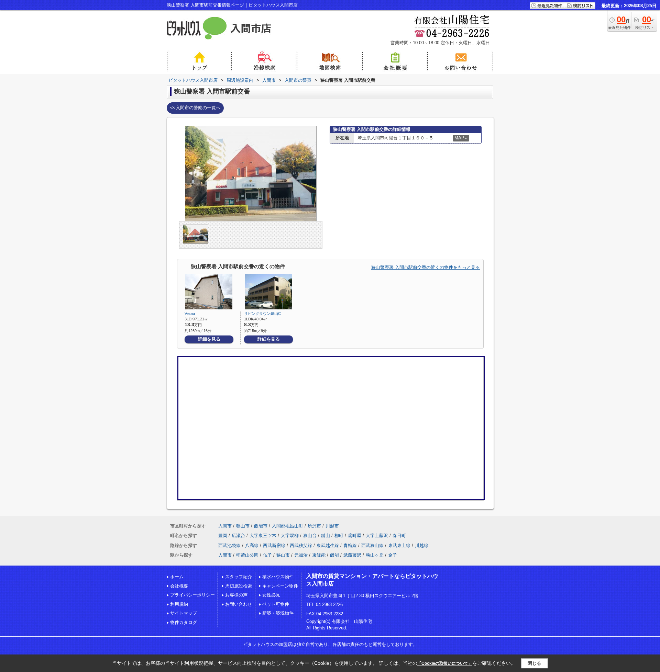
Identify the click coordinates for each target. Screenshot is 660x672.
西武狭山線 (372, 545)
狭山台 (310, 535)
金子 (392, 555)
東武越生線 (328, 545)
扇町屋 (354, 535)
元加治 (301, 555)
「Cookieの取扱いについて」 (444, 663)
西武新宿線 (274, 545)
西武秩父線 (301, 545)
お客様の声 (236, 594)
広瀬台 (238, 535)
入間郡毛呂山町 (287, 525)
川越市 (332, 525)
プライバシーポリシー (192, 594)
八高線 (251, 545)
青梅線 (350, 545)
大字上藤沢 (377, 535)
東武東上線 (399, 545)
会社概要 (179, 586)
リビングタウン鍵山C (262, 313)
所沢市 (314, 525)
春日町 (399, 535)
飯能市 (260, 525)
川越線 (421, 545)
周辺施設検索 (238, 586)
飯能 (334, 555)
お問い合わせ (238, 604)
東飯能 (319, 555)
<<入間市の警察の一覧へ (195, 107)
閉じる (534, 663)
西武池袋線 (229, 545)
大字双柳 (290, 535)
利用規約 (179, 604)
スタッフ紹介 (238, 576)
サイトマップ (183, 613)
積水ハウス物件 (278, 576)
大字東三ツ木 (263, 535)
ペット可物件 (275, 604)
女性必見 (271, 594)
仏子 (267, 555)
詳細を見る (209, 339)
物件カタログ (183, 622)
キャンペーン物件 (280, 586)
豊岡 (222, 535)
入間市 (225, 525)
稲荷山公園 (247, 555)
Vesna (190, 313)
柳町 (338, 535)
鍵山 (325, 535)
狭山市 (243, 525)
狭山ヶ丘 (375, 555)
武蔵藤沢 (352, 555)
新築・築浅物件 (278, 613)
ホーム (177, 576)
